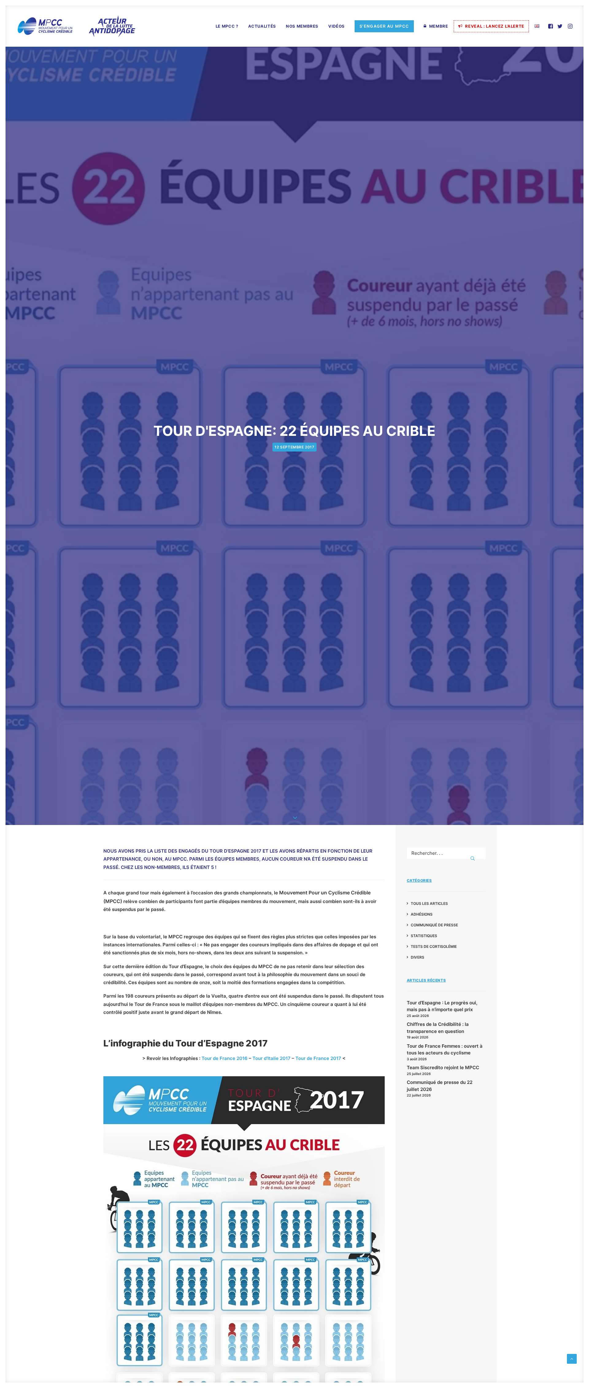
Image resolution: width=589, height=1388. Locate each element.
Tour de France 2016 (225, 1058)
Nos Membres (302, 26)
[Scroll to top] (572, 1358)
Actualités (262, 26)
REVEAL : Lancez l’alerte (494, 26)
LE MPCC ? (227, 26)
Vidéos (336, 26)
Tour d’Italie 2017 (271, 1058)
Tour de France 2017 (318, 1058)
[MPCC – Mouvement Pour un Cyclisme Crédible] (76, 26)
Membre (438, 26)
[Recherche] (446, 853)
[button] (551, 26)
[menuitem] (227, 26)
